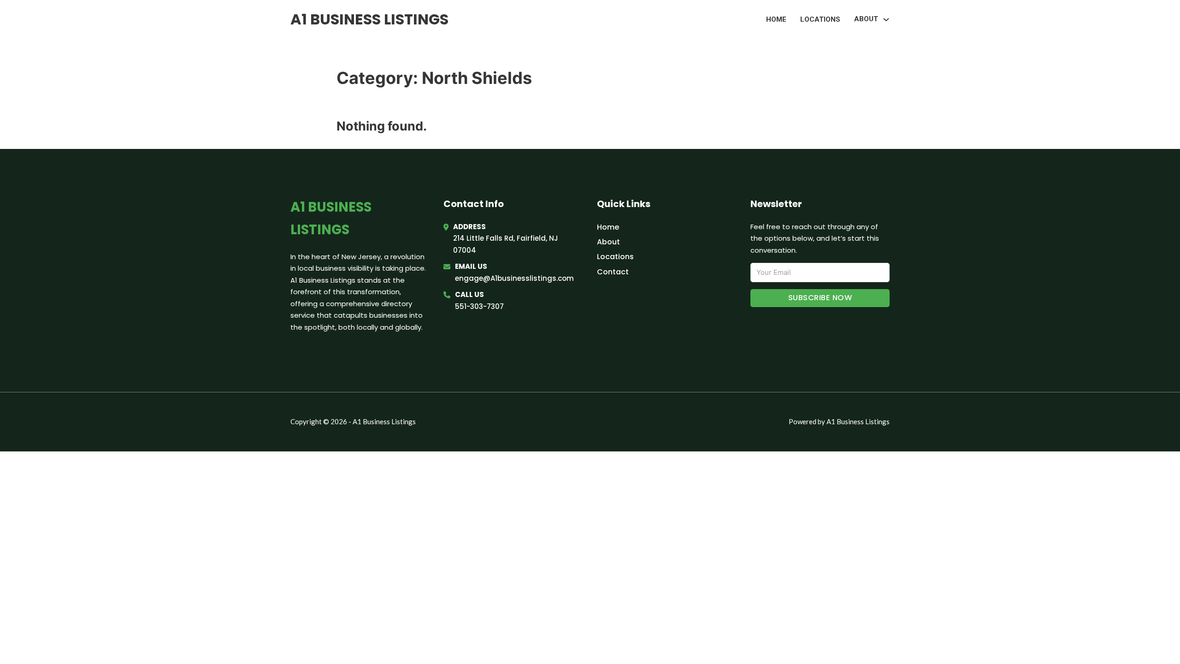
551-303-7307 (479, 306)
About (608, 242)
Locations (820, 19)
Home (776, 19)
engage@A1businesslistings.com (514, 278)
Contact (613, 272)
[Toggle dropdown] (886, 19)
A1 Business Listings (369, 19)
